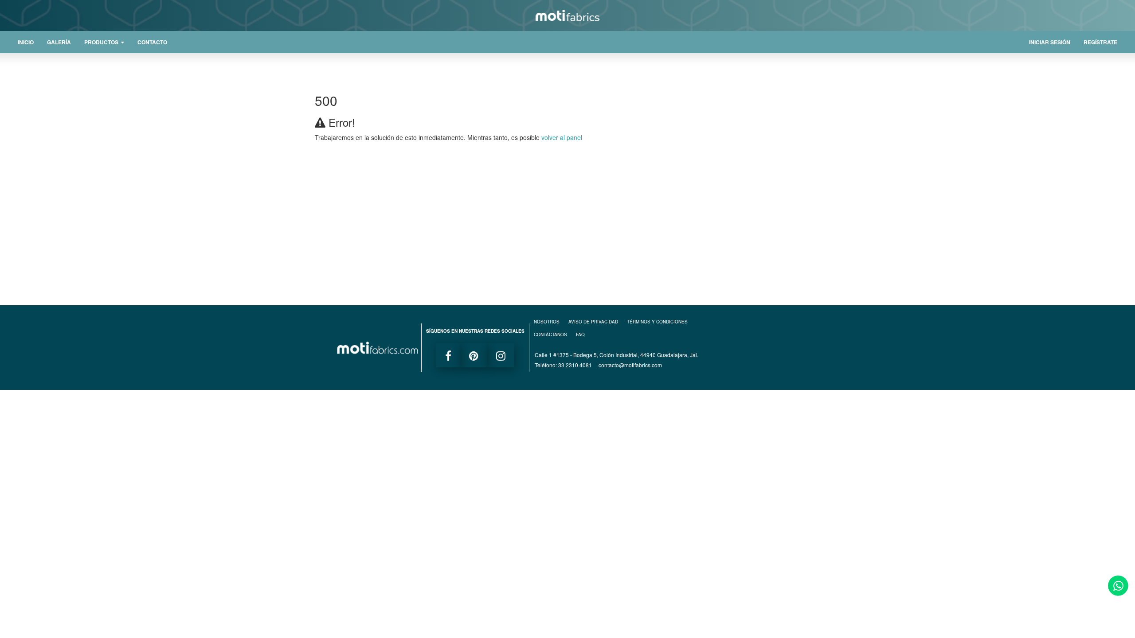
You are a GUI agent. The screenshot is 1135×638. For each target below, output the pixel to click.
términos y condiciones (657, 322)
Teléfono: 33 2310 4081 (563, 365)
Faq (580, 334)
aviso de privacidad (593, 322)
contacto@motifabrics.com (630, 365)
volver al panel (561, 137)
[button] (104, 42)
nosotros (547, 322)
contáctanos (550, 334)
